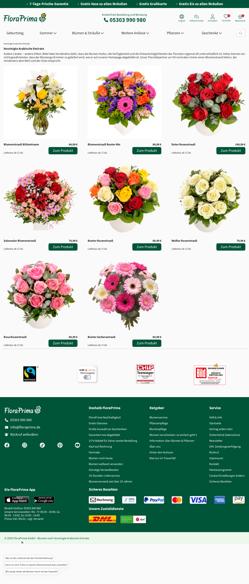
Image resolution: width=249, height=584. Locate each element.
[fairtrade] (30, 373)
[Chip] (145, 374)
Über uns (155, 446)
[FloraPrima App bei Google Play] (43, 500)
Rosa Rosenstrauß (15, 337)
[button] (17, 547)
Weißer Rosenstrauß (184, 240)
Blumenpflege (158, 429)
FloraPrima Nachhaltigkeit (105, 417)
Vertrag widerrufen (221, 429)
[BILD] (210, 374)
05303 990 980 (128, 19)
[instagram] (24, 445)
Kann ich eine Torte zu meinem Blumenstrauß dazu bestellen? (36, 564)
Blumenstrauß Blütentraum (21, 144)
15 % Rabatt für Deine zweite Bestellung (113, 441)
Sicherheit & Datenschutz (224, 435)
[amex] (219, 500)
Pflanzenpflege (158, 423)
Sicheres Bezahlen (220, 481)
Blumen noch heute (101, 458)
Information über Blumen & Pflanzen (171, 441)
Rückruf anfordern (24, 434)
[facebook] (6, 445)
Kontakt (214, 464)
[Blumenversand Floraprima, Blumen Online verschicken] (25, 22)
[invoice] (101, 500)
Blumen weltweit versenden (106, 464)
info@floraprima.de (25, 427)
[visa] (198, 500)
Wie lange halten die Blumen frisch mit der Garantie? (31, 571)
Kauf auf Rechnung (100, 446)
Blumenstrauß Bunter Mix (104, 144)
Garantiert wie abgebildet (104, 435)
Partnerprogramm (220, 470)
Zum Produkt (63, 150)
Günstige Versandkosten (104, 470)
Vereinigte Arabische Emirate (17, 43)
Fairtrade (94, 452)
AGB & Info (215, 417)
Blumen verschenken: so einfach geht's (173, 435)
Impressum (216, 458)
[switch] (87, 377)
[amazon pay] (239, 500)
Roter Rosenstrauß (183, 144)
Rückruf (214, 452)
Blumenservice (158, 417)
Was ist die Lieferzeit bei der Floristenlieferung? (29, 558)
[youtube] (77, 445)
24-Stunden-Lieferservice (104, 476)
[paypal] (154, 500)
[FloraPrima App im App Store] (16, 500)
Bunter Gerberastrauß (101, 337)
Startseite (215, 423)
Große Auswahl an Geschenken (108, 429)
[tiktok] (42, 445)
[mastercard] (177, 500)
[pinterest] (60, 445)
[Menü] (94, 368)
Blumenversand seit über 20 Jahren (110, 481)
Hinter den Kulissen (161, 452)
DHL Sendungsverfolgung (225, 446)
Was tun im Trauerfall (162, 458)
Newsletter (216, 441)
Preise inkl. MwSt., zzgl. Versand (23, 519)
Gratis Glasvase (98, 423)
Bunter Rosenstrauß (100, 240)
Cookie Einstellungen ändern (227, 476)
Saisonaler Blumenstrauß (20, 240)
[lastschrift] (129, 500)
